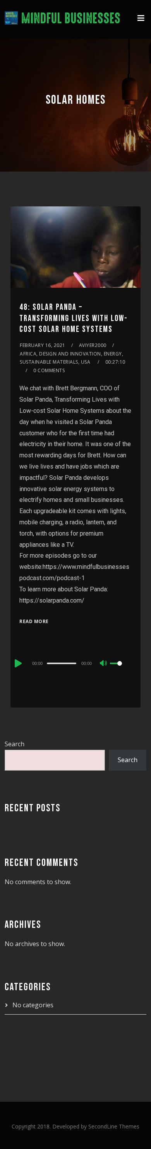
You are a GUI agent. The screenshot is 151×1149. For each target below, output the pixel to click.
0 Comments (49, 370)
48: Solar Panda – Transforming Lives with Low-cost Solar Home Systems (73, 318)
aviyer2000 (92, 345)
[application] (75, 663)
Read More (34, 621)
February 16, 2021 (42, 345)
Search (14, 744)
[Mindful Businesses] (62, 19)
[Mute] (104, 664)
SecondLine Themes (113, 1126)
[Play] (17, 663)
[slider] (121, 670)
